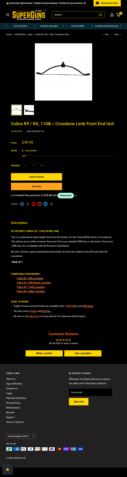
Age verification (14, 383)
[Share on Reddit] (39, 204)
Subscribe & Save (109, 3)
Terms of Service (15, 422)
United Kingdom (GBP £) (18, 436)
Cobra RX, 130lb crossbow (31, 287)
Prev (107, 34)
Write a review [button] (44, 353)
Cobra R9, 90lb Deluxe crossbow (34, 282)
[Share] (51, 204)
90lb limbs (87, 306)
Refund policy (13, 407)
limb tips (46, 311)
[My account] (112, 14)
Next (116, 34)
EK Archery (16, 131)
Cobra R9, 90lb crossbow (30, 278)
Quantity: (15, 165)
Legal (9, 393)
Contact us (12, 388)
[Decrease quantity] (25, 165)
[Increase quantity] (42, 165)
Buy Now (36, 186)
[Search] (101, 14)
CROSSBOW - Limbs (23, 34)
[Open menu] (7, 14)
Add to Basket (36, 176)
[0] (118, 15)
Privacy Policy (13, 402)
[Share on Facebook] (22, 204)
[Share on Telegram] (45, 204)
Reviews (10, 412)
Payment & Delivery (16, 398)
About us (10, 379)
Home (8, 34)
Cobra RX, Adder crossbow (31, 291)
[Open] (7, 469)
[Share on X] (28, 204)
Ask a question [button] (83, 353)
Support (10, 417)
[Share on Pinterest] (34, 204)
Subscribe (79, 401)
